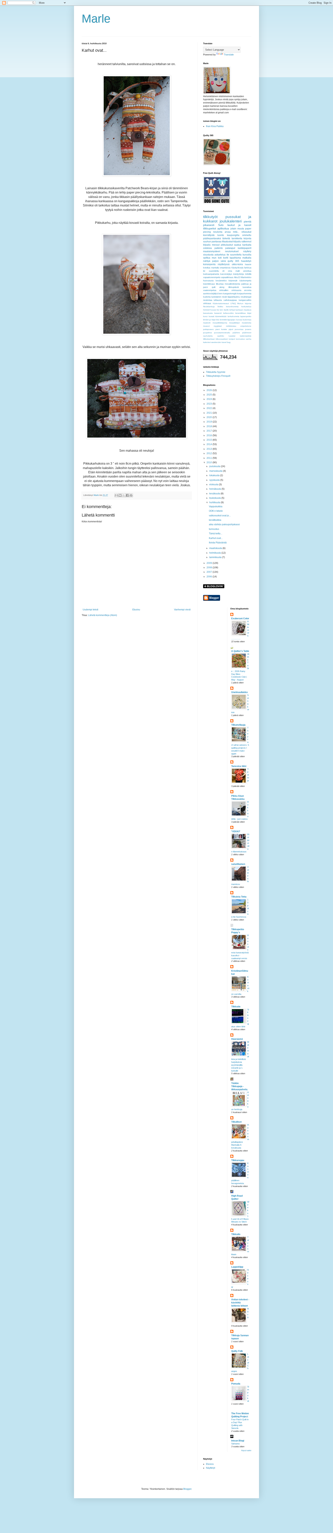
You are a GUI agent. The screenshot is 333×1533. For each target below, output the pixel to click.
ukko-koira (237, 264)
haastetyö (246, 261)
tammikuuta (215, 557)
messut (215, 244)
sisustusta (208, 254)
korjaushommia (244, 293)
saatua (237, 244)
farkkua (247, 267)
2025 (210, 394)
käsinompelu (245, 280)
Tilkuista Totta (238, 896)
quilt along (218, 287)
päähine (236, 333)
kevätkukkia (215, 520)
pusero (248, 329)
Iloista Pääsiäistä (218, 542)
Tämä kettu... (215, 533)
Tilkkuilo (235, 1234)
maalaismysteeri (211, 251)
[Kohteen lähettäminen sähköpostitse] (116, 495)
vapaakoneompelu (211, 277)
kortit (225, 257)
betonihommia (232, 306)
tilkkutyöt (210, 217)
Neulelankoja (209, 306)
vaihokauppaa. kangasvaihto (237, 300)
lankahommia (233, 316)
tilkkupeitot (209, 228)
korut (205, 316)
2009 (210, 563)
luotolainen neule (219, 297)
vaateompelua (209, 290)
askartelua (219, 254)
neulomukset (232, 251)
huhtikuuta (215, 502)
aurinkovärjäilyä (210, 293)
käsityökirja (238, 274)
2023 (210, 403)
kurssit (211, 316)
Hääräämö (237, 1039)
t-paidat (232, 336)
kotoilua (206, 267)
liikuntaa (220, 284)
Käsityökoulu (237, 267)
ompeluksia (225, 267)
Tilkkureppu (237, 1160)
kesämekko (221, 280)
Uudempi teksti (90, 609)
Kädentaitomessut (221, 303)
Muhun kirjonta (244, 303)
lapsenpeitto (245, 316)
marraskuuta (216, 471)
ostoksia (207, 248)
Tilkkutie (235, 1006)
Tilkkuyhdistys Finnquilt (218, 376)
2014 (210, 444)
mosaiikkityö (234, 323)
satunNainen (238, 864)
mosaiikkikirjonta (232, 284)
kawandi (218, 313)
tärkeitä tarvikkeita (232, 238)
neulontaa (207, 300)
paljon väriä (219, 261)
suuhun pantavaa (212, 241)
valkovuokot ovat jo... (220, 515)
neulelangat (246, 297)
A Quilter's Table (240, 651)
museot (206, 326)
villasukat (246, 232)
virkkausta (236, 290)
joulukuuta (215, 466)
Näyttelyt (210, 1468)
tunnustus (240, 339)
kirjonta (247, 238)
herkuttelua (246, 306)
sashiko (220, 336)
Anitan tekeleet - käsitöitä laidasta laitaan (240, 1302)
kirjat (249, 313)
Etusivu (136, 609)
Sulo (221, 225)
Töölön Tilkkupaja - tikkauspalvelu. (239, 1086)
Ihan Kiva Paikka (215, 126)
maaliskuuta (216, 548)
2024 (210, 399)
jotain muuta (237, 228)
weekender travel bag (220, 342)
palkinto (218, 248)
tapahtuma (235, 257)
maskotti (206, 323)
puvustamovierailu (222, 333)
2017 (210, 430)
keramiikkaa (240, 313)
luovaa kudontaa (243, 320)
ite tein (220, 310)
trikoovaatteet (222, 339)
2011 (210, 458)
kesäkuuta (215, 493)
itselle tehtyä (229, 310)
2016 (210, 435)
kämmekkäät (220, 316)
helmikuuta (215, 552)
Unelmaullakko (239, 692)
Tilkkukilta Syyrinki (215, 372)
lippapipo (231, 320)
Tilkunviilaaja (238, 725)
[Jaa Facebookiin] (127, 495)
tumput (232, 339)
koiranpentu (209, 264)
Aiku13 (237, 277)
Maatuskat (227, 241)
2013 (210, 449)
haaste (248, 264)
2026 (210, 390)
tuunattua (247, 287)
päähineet (246, 333)
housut (213, 310)
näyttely (247, 251)
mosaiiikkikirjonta (220, 323)
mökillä (248, 274)
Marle (96, 18)
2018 (210, 426)
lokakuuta (214, 475)
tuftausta (218, 300)
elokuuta (214, 484)
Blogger (187, 1489)
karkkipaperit (244, 248)
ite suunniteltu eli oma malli (221, 271)
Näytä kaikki (246, 1451)
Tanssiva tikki (238, 766)
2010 (210, 462)
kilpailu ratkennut (242, 241)
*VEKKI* (235, 831)
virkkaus (207, 303)
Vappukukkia (215, 506)
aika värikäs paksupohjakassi (224, 524)
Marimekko (246, 277)
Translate (229, 54)
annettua (247, 271)
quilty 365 (233, 261)
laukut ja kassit (239, 225)
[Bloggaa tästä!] (120, 495)
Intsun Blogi (237, 1440)
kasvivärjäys (226, 274)
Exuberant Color (240, 618)
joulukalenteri (231, 221)
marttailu (215, 267)
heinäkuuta (215, 489)
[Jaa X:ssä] (124, 495)
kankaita (246, 244)
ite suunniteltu (234, 254)
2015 (210, 440)
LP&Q (233, 303)
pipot (231, 329)
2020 (210, 417)
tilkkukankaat (209, 339)
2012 (210, 453)
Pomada (235, 1383)
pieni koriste (221, 329)
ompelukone (245, 326)
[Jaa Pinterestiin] (131, 495)
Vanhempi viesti (182, 609)
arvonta (247, 290)
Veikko (220, 306)
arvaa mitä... (232, 232)
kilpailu (207, 244)
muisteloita (246, 323)
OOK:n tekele (216, 511)
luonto (220, 235)
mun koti (217, 257)
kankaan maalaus (243, 310)
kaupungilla (233, 235)
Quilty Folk (237, 1351)
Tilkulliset (236, 1122)
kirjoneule (233, 280)
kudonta (207, 297)
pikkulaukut (227, 244)
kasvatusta (208, 313)
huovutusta (208, 280)
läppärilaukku (234, 297)
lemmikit (223, 320)
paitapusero (208, 329)
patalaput (230, 248)
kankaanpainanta (211, 274)
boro (220, 293)
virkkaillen (223, 290)
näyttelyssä (224, 264)
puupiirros (207, 333)
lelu (217, 320)
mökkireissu (231, 326)
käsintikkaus (209, 284)
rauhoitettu (208, 336)
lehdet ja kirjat (209, 320)
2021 (210, 412)
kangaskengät (229, 293)
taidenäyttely (245, 336)
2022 (210, 408)
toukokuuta (215, 498)
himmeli (206, 310)
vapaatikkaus (227, 277)
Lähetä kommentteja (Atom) (102, 615)
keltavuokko (228, 313)
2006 (210, 576)
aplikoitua (223, 228)
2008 (210, 567)
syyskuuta (214, 480)
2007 (210, 572)
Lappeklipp (237, 1267)
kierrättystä (208, 235)
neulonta (217, 232)
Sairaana (235, 1443)
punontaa (239, 329)
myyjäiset (218, 326)
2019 (210, 421)
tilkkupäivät (233, 287)
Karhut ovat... (216, 538)
